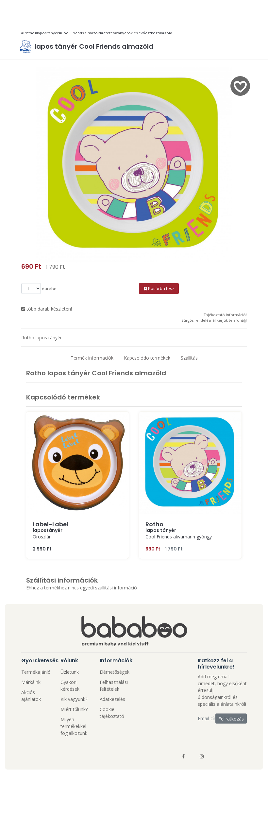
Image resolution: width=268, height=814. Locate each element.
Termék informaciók (92, 358)
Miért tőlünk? (74, 709)
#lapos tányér (47, 32)
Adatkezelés (112, 699)
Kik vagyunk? (73, 699)
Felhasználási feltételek (114, 685)
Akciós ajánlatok (31, 695)
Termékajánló (36, 672)
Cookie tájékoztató (112, 712)
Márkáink (31, 682)
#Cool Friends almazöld (80, 32)
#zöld (167, 32)
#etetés (107, 32)
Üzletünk (69, 672)
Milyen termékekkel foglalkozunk (73, 726)
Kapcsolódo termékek (147, 358)
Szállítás (189, 358)
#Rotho (28, 32)
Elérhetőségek (114, 672)
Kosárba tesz (161, 288)
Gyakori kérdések (69, 685)
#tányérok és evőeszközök (138, 32)
